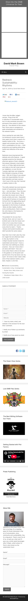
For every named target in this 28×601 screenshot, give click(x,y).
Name (5, 552)
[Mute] (20, 461)
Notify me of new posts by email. (14, 335)
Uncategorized (19, 268)
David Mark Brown (14, 63)
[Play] (5, 461)
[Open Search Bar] (25, 72)
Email (5, 558)
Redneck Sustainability (11, 265)
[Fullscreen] (23, 461)
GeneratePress (14, 598)
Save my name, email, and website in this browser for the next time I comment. (13, 323)
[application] (14, 456)
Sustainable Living (8, 268)
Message (6, 564)
